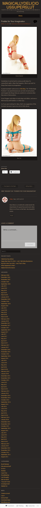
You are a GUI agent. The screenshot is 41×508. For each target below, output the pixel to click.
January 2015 (5, 393)
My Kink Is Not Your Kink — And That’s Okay (13, 263)
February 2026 (5, 275)
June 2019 (4, 288)
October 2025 (5, 281)
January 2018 (5, 321)
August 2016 (4, 358)
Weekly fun (4, 486)
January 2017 (5, 347)
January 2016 (5, 373)
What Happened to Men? (8, 265)
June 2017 (4, 336)
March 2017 (4, 343)
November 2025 (5, 279)
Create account (5, 493)
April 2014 (4, 413)
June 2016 (4, 362)
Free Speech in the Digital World (10, 186)
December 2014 (5, 395)
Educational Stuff (6, 466)
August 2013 (4, 430)
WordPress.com (5, 502)
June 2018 (4, 310)
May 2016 (4, 365)
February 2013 (5, 443)
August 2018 (4, 305)
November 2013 (5, 424)
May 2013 (4, 437)
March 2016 (4, 369)
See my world (5, 479)
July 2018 (3, 308)
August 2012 (4, 456)
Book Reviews (5, 464)
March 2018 (4, 316)
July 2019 (3, 286)
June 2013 (4, 435)
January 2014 (5, 419)
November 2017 (5, 325)
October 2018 (5, 301)
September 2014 (5, 402)
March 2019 (4, 294)
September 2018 (5, 303)
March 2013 (4, 441)
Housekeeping (5, 475)
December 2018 (5, 299)
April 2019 (4, 292)
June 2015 (4, 382)
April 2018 (4, 314)
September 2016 (5, 356)
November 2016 (5, 351)
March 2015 (4, 389)
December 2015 (5, 375)
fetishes (3, 470)
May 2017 (4, 338)
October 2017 (5, 327)
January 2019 (5, 297)
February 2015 (5, 391)
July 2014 (3, 406)
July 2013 (3, 432)
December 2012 (5, 448)
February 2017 (5, 345)
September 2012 (5, 454)
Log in (3, 495)
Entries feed (4, 497)
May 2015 (4, 384)
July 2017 (3, 334)
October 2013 (5, 426)
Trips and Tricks (5, 481)
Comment (30, 244)
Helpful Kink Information (8, 267)
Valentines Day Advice (7, 259)
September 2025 (5, 284)
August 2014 (4, 404)
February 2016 (5, 371)
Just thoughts (5, 477)
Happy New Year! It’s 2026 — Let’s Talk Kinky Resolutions (17, 261)
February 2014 (5, 417)
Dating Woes (29, 186)
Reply (11, 215)
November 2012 (5, 450)
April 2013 (4, 439)
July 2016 (3, 360)
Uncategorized (5, 483)
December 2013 (5, 421)
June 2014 (4, 408)
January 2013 (5, 445)
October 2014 (5, 400)
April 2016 (4, 367)
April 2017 (4, 340)
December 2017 (5, 323)
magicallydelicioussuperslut (20, 5)
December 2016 (5, 349)
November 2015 (5, 378)
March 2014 (4, 415)
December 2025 (5, 277)
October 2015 (5, 380)
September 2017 (5, 330)
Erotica (3, 468)
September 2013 (5, 428)
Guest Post (4, 473)
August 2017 (4, 332)
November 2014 (5, 397)
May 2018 (4, 312)
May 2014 (4, 410)
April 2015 (4, 386)
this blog (22, 88)
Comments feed (5, 500)
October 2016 (5, 354)
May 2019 (4, 290)
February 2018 (5, 319)
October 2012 (5, 452)
